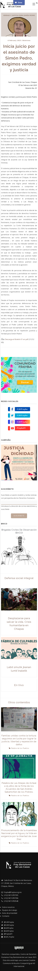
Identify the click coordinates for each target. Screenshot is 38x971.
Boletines (26, 40)
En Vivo (19, 685)
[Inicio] (11, 4)
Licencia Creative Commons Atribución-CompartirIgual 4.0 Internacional (19, 963)
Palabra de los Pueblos (20, 748)
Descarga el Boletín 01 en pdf (16, 339)
